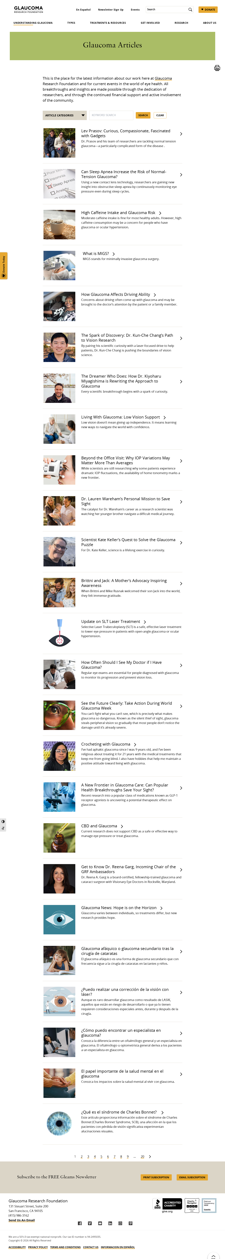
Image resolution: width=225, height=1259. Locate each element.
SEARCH (143, 115)
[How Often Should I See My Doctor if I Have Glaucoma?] (59, 674)
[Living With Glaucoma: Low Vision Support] (59, 429)
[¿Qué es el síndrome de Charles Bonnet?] (59, 1124)
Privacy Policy (38, 1247)
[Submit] (190, 9)
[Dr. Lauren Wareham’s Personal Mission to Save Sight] (59, 510)
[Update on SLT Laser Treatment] (59, 633)
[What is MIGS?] (59, 265)
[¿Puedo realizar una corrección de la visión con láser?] (59, 1001)
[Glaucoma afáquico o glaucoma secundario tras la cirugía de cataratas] (59, 960)
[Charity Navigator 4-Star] (192, 1205)
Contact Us (90, 1247)
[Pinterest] (130, 1223)
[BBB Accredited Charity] (167, 1205)
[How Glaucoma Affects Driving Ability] (59, 306)
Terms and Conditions (65, 1247)
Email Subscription (192, 1177)
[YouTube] (100, 1223)
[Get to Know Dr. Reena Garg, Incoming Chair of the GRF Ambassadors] (59, 878)
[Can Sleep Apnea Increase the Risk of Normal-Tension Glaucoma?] (59, 183)
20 (142, 1156)
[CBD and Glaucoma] (59, 837)
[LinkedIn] (110, 1223)
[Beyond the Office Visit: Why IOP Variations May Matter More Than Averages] (59, 469)
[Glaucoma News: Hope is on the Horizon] (59, 919)
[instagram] (120, 1223)
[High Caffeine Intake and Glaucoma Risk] (59, 224)
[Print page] (217, 68)
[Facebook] (80, 1223)
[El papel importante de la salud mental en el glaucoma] (59, 1083)
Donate (210, 9)
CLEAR (160, 115)
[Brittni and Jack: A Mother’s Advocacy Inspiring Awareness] (59, 592)
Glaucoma (163, 78)
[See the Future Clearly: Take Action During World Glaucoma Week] (59, 715)
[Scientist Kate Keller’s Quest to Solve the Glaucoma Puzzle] (59, 551)
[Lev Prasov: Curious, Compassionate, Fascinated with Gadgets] (59, 142)
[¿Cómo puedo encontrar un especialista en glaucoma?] (59, 1042)
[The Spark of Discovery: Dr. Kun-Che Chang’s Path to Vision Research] (59, 347)
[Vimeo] (90, 1223)
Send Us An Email (22, 1220)
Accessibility (17, 1247)
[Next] (150, 1156)
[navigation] (112, 1247)
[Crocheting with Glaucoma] (59, 756)
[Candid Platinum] (209, 1205)
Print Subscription (156, 1177)
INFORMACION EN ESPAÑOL (118, 1247)
